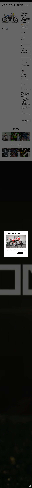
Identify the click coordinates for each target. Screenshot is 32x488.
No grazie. (16, 254)
